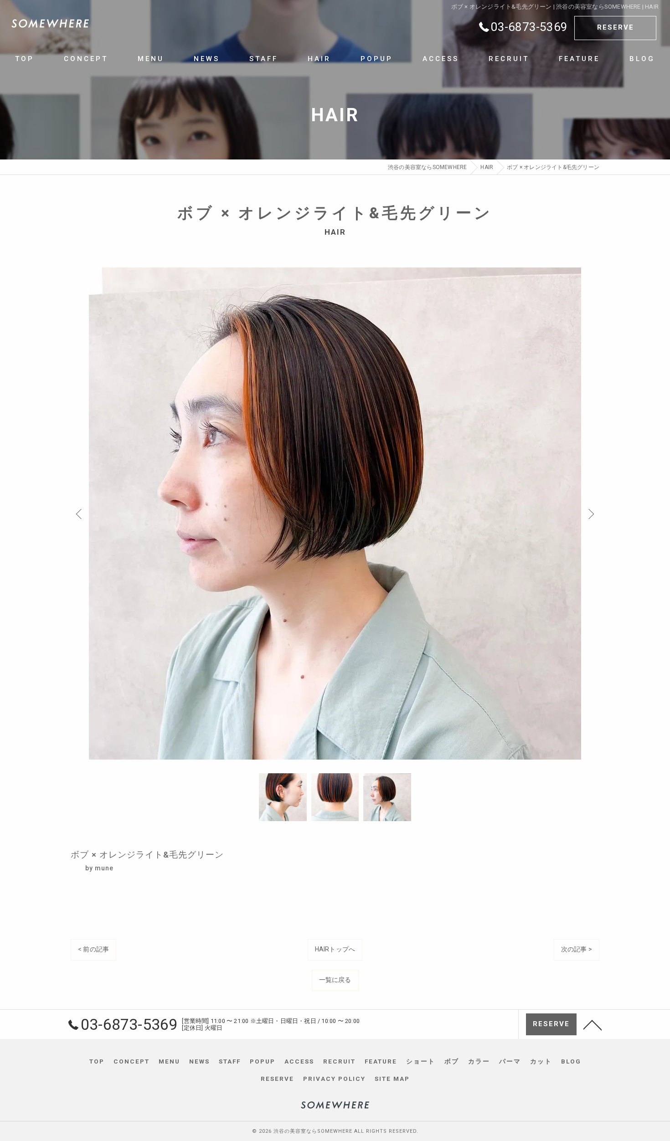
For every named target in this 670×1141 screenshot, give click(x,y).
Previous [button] (80, 513)
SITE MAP (392, 1078)
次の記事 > (576, 949)
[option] (335, 513)
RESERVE (615, 27)
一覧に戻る (335, 979)
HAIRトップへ (335, 949)
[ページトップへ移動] (592, 1024)
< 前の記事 (93, 949)
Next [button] (590, 513)
